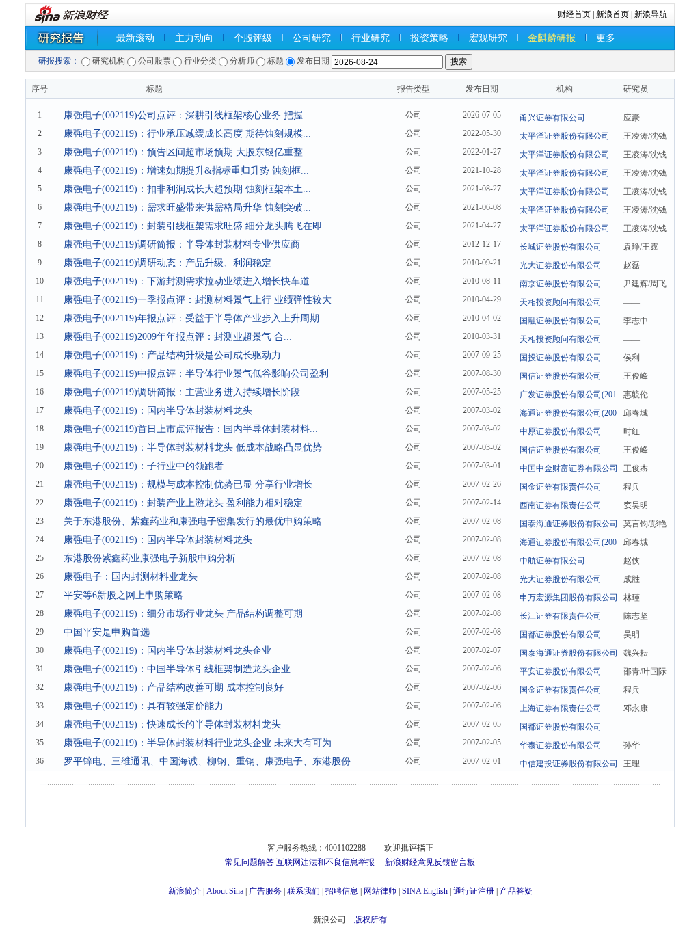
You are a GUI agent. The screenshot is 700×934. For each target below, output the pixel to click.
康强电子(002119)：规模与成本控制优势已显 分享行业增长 (188, 484)
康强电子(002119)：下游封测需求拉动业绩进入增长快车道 (187, 281)
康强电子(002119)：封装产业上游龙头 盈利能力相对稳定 (183, 503)
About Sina (224, 891)
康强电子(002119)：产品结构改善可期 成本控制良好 (174, 687)
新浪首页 (612, 14)
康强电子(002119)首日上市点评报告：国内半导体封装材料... (191, 429)
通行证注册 (473, 891)
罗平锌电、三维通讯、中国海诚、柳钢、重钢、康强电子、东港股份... (211, 761)
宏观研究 (488, 38)
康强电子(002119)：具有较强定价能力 (144, 706)
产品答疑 (516, 891)
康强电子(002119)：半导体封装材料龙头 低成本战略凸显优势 (193, 447)
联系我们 (303, 891)
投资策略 (429, 38)
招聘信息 (341, 891)
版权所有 (370, 919)
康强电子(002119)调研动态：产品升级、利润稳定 (167, 263)
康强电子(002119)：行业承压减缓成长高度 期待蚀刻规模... (187, 134)
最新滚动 (135, 38)
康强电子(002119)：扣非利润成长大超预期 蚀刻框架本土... (187, 189)
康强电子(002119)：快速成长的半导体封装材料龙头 (172, 724)
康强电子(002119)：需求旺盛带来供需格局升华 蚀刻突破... (187, 207)
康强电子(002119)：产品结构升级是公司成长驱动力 (172, 355)
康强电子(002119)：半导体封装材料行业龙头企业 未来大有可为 (198, 743)
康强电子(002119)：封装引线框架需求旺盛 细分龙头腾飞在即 (193, 226)
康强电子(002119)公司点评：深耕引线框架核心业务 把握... (187, 115)
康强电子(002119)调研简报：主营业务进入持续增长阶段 (182, 392)
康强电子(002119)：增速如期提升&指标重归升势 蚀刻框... (186, 170)
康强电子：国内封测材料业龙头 (131, 577)
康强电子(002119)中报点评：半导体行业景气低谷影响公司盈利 (196, 374)
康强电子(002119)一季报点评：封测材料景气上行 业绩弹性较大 (198, 300)
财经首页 (574, 14)
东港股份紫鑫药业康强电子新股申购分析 (150, 558)
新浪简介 (184, 891)
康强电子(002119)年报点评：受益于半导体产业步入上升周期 (191, 318)
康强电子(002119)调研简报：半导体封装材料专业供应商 (182, 244)
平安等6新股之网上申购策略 (123, 595)
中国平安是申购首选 (107, 632)
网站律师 (380, 891)
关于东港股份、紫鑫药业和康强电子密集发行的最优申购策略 (193, 521)
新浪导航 (650, 14)
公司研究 (312, 38)
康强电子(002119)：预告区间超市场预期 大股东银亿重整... (187, 152)
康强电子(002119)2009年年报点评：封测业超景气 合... (178, 337)
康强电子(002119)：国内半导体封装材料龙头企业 (167, 650)
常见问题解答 (249, 862)
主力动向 (194, 38)
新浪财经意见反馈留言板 (430, 862)
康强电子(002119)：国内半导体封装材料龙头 (158, 410)
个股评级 (253, 38)
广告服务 (265, 891)
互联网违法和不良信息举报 (325, 862)
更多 (605, 38)
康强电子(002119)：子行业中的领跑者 (144, 466)
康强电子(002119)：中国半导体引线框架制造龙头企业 (177, 669)
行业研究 (370, 38)
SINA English (425, 891)
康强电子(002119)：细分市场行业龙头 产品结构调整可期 (183, 614)
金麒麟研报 (552, 38)
